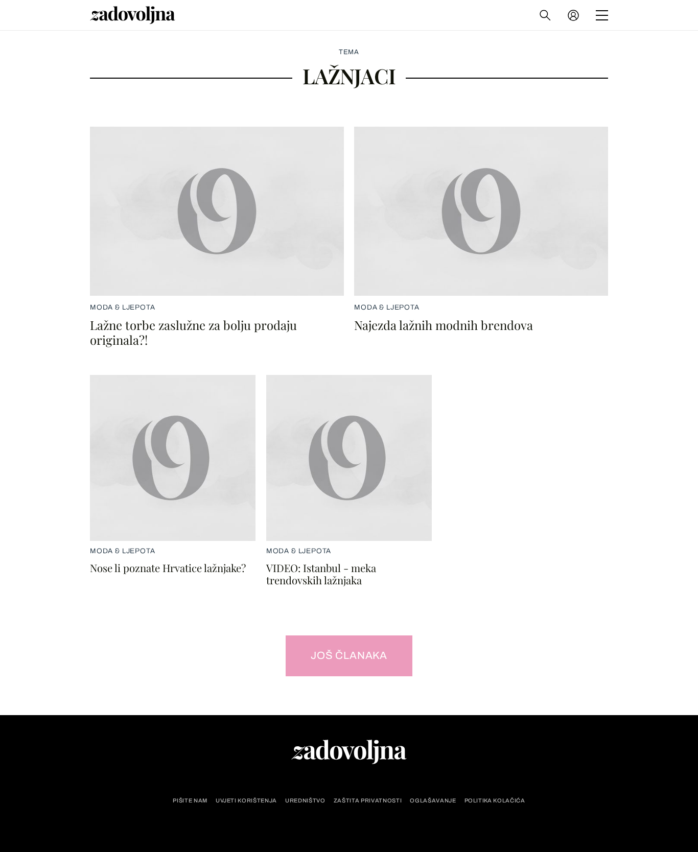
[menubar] (574, 15)
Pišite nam (190, 800)
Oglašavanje (433, 800)
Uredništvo (305, 800)
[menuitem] (573, 15)
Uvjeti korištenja (246, 800)
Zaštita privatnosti (368, 800)
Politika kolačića (494, 800)
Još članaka (349, 655)
